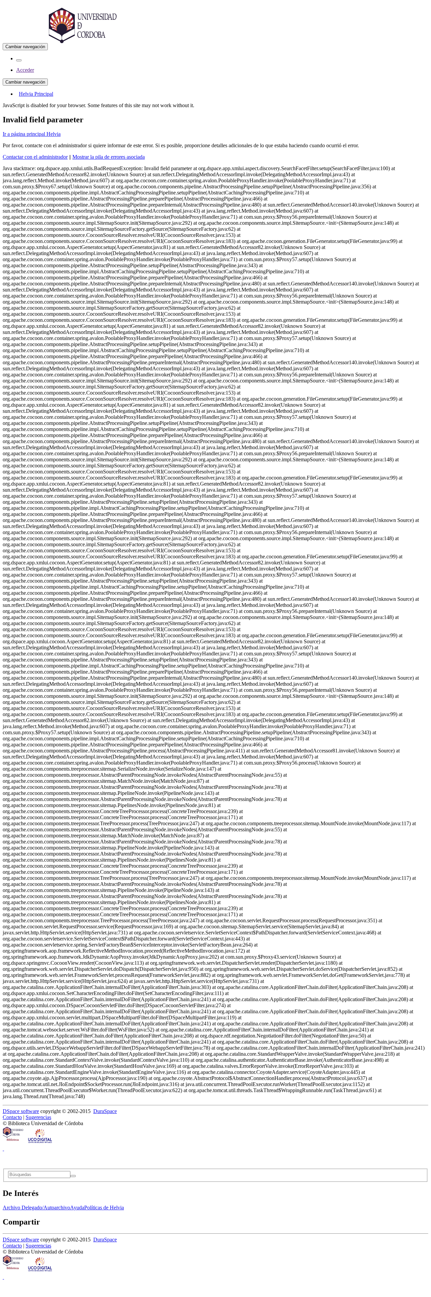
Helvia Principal (36, 94)
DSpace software (21, 1111)
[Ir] (73, 1176)
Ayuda (77, 1207)
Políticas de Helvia (104, 1207)
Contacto (12, 1117)
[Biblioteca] (13, 1142)
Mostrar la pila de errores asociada (108, 157)
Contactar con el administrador (35, 157)
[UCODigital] (40, 1142)
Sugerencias (38, 1117)
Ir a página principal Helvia (32, 134)
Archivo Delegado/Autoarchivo (36, 1207)
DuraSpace (105, 1111)
